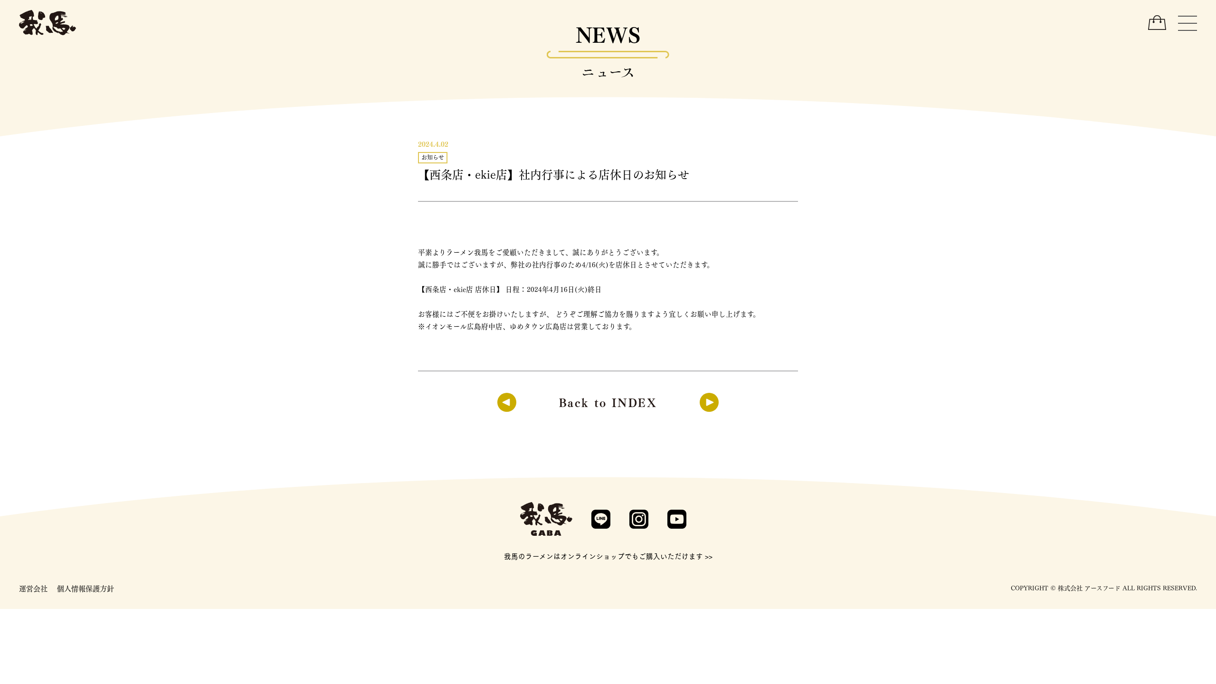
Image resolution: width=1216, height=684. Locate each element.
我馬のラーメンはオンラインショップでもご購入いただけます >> (608, 556)
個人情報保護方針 (85, 588)
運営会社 (33, 588)
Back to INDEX (608, 401)
